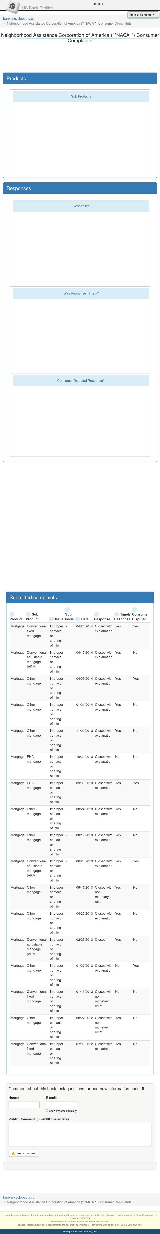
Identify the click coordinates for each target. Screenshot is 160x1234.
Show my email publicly (63, 1111)
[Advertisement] (80, 57)
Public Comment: (39, 1119)
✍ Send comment (23, 1153)
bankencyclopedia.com (20, 18)
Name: (14, 1097)
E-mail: (51, 1097)
